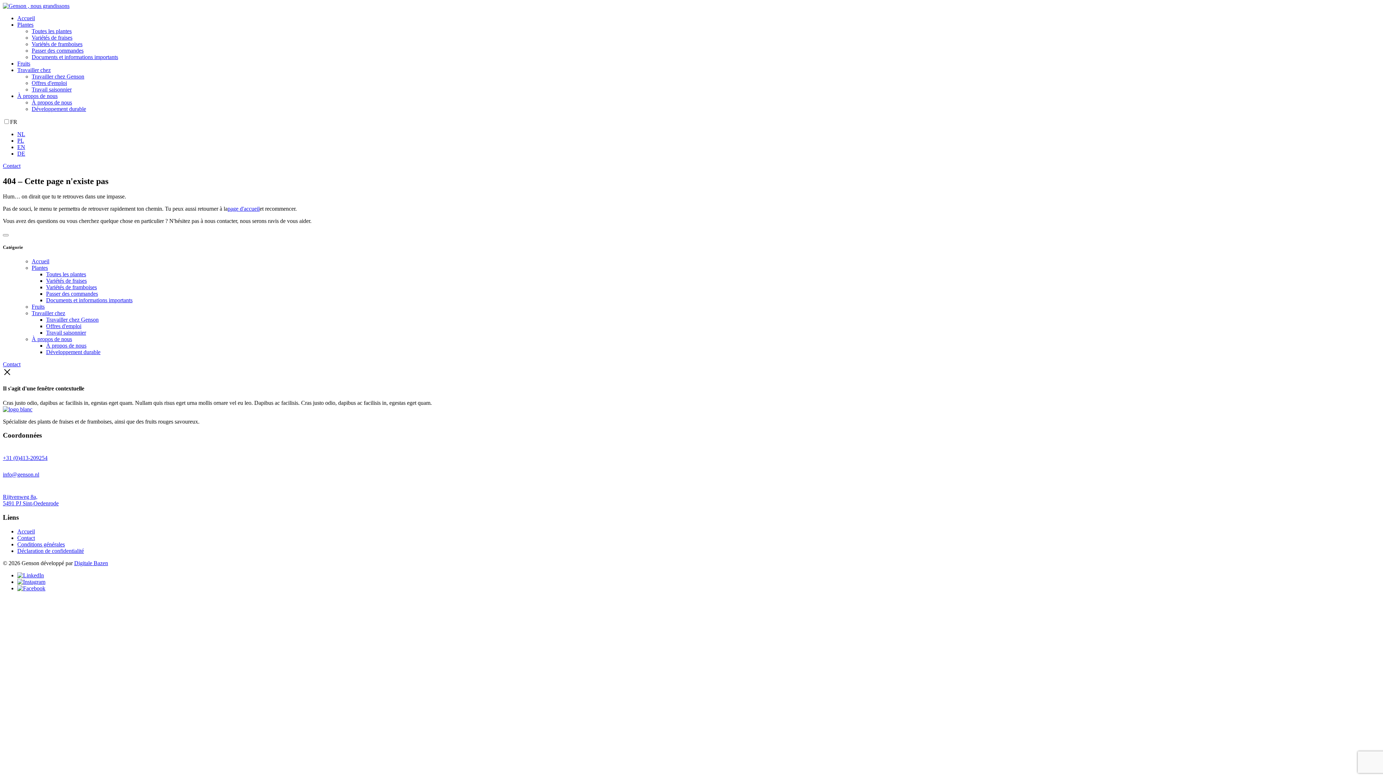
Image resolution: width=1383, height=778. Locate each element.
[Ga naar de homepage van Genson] (36, 6)
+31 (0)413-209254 (25, 458)
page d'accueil (244, 209)
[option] (698, 134)
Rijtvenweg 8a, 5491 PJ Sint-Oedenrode (31, 500)
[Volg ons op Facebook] (31, 588)
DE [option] (21, 154)
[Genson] (17, 409)
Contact (12, 166)
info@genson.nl (21, 474)
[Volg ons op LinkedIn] (30, 575)
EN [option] (21, 147)
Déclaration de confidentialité (50, 551)
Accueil (26, 531)
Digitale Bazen (91, 563)
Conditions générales (41, 544)
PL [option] (20, 141)
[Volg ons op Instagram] (31, 582)
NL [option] (21, 134)
